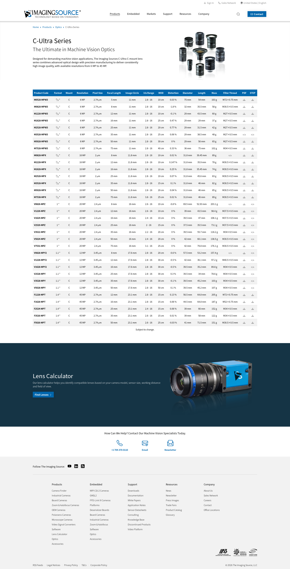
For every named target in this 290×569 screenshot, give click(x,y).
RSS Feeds (38, 565)
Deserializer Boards (99, 509)
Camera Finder (59, 490)
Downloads (133, 490)
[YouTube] (68, 466)
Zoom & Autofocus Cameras (65, 505)
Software (56, 529)
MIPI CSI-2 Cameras (99, 490)
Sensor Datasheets (137, 509)
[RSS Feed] (82, 466)
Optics (58, 27)
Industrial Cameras (61, 495)
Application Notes (137, 505)
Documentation (135, 495)
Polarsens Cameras (61, 514)
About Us (208, 490)
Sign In (210, 2)
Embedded (133, 14)
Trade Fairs (171, 505)
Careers (207, 500)
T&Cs (84, 565)
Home (36, 27)
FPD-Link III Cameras (100, 500)
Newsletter (170, 449)
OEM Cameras (58, 509)
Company (203, 14)
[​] (239, 14)
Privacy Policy (71, 565)
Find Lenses (42, 394)
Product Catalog (174, 509)
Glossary (170, 514)
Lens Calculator (59, 534)
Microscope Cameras (62, 519)
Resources (185, 14)
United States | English (254, 2)
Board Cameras (59, 500)
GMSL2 (93, 495)
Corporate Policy (98, 565)
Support (167, 14)
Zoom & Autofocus (99, 524)
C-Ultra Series (72, 27)
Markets (151, 14)
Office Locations (212, 509)
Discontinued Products (139, 524)
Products (115, 14)
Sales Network (228, 2)
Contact (258, 14)
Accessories (57, 543)
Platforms (95, 505)
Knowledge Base (136, 519)
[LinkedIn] (75, 466)
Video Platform (135, 529)
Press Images (172, 500)
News (168, 490)
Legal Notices (53, 565)
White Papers (134, 500)
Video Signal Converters (64, 524)
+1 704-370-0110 (119, 449)
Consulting (133, 514)
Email (145, 449)
